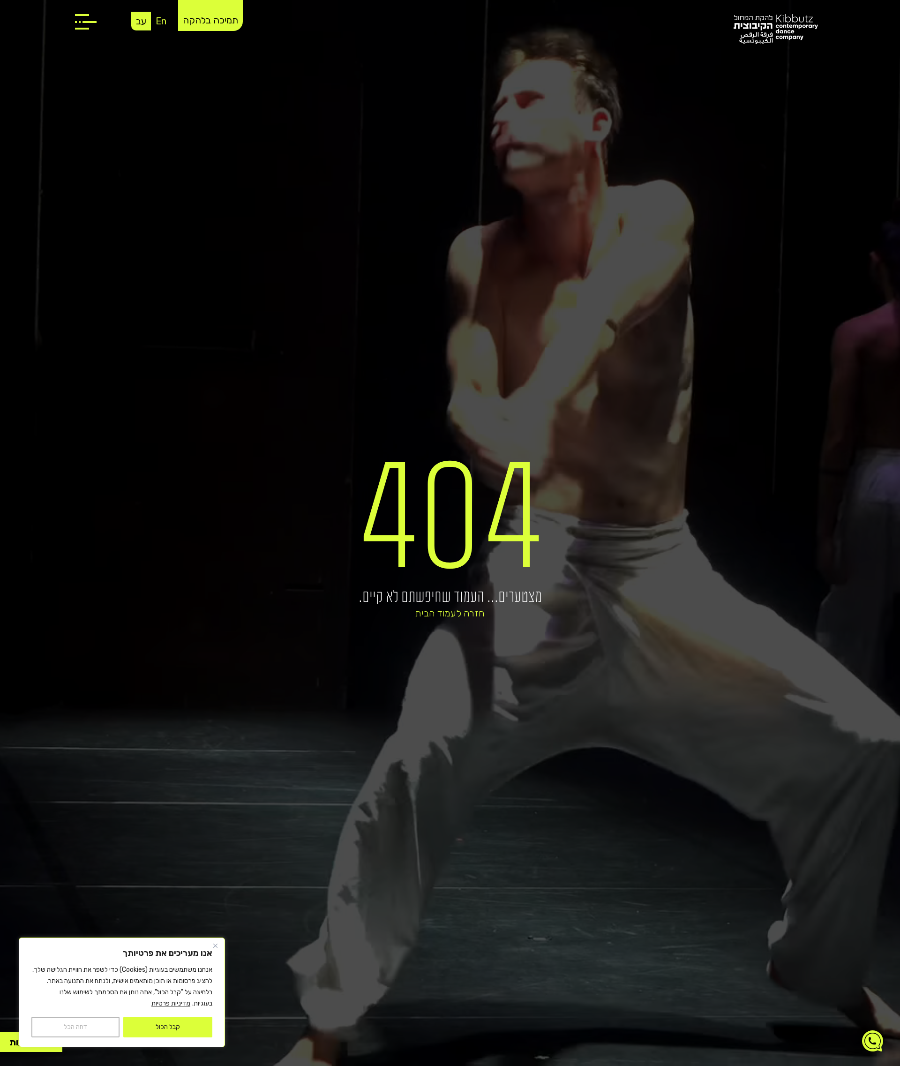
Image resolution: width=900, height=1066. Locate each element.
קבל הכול (168, 1027)
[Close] (215, 945)
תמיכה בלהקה (210, 20)
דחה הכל (75, 1027)
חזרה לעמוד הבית (450, 613)
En (161, 21)
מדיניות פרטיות (170, 1003)
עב (141, 21)
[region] (122, 992)
